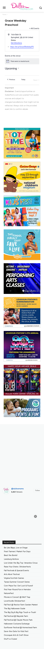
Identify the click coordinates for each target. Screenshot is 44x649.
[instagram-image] (8, 502)
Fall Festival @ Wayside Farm (16, 616)
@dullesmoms (17, 489)
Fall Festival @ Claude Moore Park (18, 620)
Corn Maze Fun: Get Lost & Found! (18, 586)
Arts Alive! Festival (12, 574)
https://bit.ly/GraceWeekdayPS (22, 46)
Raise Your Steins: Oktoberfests (17, 567)
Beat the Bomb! (11, 555)
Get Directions (16, 43)
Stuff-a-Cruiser (10, 639)
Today (23, 79)
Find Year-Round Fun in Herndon (17, 589)
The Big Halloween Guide (14, 608)
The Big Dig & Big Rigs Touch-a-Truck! (20, 612)
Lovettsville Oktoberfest (14, 601)
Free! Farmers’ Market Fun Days (17, 551)
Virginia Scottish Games (14, 578)
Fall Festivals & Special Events (16, 570)
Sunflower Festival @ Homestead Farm (20, 627)
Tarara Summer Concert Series (17, 582)
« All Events (34, 28)
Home (4, 14)
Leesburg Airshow (11, 559)
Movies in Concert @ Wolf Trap (17, 597)
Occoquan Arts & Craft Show (16, 635)
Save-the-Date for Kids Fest (16, 631)
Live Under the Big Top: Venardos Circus (21, 563)
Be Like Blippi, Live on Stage (16, 548)
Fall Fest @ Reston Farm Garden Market (21, 605)
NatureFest (9, 593)
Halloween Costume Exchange (17, 624)
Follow (37, 490)
